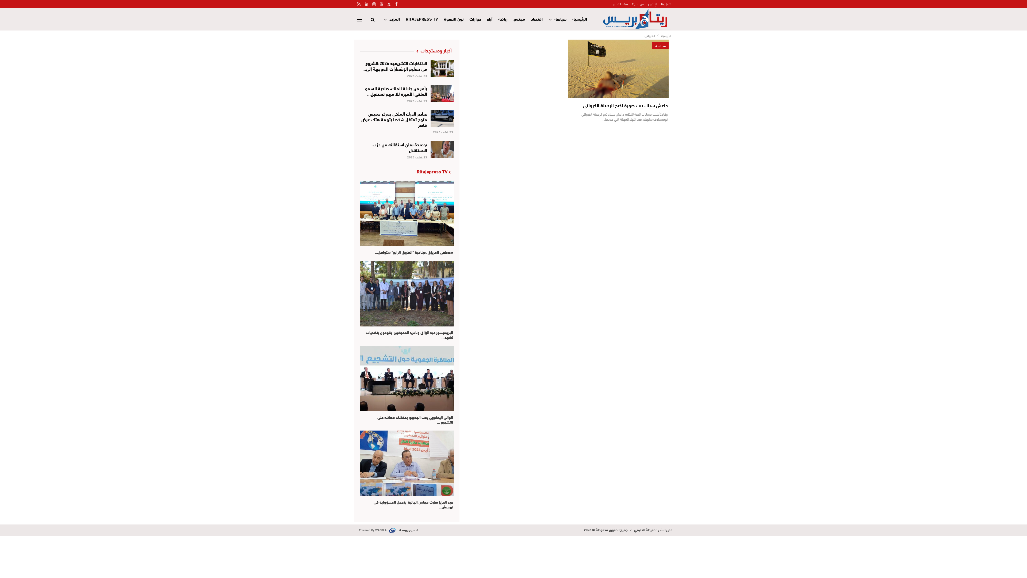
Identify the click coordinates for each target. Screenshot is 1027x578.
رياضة (503, 18)
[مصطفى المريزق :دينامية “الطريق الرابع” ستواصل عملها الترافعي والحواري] (407, 213)
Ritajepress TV (422, 18)
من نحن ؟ (638, 4)
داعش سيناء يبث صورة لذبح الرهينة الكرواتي (625, 105)
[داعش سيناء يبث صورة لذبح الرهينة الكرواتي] (618, 69)
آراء (489, 18)
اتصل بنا (666, 4)
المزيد (394, 18)
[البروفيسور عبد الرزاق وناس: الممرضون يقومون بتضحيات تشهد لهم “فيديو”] (407, 293)
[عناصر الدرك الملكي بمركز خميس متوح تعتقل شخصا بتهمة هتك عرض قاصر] (442, 118)
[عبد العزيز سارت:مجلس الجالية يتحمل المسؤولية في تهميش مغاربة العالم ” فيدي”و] (407, 463)
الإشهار (652, 4)
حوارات (475, 18)
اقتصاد (537, 18)
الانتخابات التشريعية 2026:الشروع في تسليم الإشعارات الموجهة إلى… (394, 66)
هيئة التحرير (620, 4)
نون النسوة (453, 18)
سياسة (560, 18)
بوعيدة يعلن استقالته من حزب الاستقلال (400, 147)
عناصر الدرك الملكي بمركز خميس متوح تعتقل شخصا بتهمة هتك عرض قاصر (394, 119)
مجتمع (519, 18)
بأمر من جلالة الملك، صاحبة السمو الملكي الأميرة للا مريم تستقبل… (396, 91)
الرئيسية (579, 18)
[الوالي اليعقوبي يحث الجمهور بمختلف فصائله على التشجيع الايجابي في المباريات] (407, 378)
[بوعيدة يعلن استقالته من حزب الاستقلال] (442, 149)
